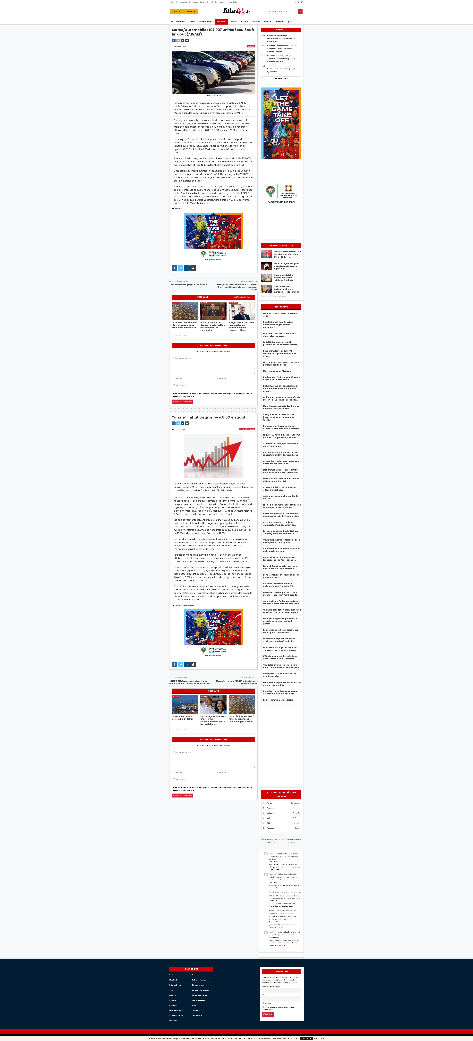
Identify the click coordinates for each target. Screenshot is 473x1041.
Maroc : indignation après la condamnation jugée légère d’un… (286, 266)
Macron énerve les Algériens (277, 371)
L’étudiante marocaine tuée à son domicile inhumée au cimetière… (280, 657)
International (205, 21)
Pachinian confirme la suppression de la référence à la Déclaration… (281, 38)
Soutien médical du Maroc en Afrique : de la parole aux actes (282, 549)
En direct (176, 303)
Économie (221, 21)
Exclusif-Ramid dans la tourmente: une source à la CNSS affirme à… (280, 567)
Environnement (221, 2)
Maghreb (180, 21)
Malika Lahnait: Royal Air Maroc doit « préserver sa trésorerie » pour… (280, 648)
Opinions (173, 1020)
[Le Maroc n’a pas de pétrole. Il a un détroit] (185, 704)
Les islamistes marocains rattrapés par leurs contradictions (281, 363)
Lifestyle (279, 21)
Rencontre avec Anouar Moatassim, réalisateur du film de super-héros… (281, 453)
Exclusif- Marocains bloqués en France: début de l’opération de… (279, 558)
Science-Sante (176, 1015)
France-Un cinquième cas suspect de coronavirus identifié (282, 683)
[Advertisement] (281, 746)
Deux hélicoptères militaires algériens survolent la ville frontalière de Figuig (283, 856)
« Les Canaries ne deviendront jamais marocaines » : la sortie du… (287, 289)
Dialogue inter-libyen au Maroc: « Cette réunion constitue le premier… (281, 427)
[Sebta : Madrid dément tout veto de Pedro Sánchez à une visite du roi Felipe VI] (266, 254)
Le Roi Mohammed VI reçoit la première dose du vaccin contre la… (281, 343)
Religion (256, 21)
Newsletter (233, 2)
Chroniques (193, 2)
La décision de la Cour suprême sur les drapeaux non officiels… (280, 631)
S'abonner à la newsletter (183, 11)
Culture (244, 21)
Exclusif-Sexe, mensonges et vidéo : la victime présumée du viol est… (282, 506)
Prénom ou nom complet (271, 987)
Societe (172, 1000)
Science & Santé (206, 2)
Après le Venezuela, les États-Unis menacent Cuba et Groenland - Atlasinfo (282, 914)
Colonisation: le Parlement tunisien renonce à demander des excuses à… (281, 602)
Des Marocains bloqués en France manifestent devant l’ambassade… (280, 593)
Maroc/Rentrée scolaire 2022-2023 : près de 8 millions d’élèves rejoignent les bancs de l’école (237, 287)
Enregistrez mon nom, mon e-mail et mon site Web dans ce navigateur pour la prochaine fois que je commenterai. (212, 394)
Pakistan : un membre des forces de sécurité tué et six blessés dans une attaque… (282, 48)
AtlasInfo (267, 1003)
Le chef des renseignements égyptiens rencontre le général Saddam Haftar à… (281, 59)
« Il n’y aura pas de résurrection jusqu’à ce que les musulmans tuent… (279, 417)
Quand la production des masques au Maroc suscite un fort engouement (282, 611)
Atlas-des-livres (199, 995)
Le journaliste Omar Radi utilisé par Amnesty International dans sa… (280, 532)
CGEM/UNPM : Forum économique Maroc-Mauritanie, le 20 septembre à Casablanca (189, 682)
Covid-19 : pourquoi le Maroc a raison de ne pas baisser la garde (281, 541)
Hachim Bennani (275, 932)
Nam (271, 853)
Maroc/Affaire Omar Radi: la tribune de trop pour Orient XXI (281, 479)
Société (233, 21)
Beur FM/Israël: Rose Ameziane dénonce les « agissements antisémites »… (278, 325)
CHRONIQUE (197, 1015)
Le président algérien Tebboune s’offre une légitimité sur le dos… (279, 640)
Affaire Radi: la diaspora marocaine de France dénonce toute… (281, 462)
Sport (289, 21)
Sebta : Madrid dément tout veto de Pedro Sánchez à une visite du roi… (287, 254)
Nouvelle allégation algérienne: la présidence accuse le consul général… (280, 621)
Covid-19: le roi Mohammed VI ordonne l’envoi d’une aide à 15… (279, 584)
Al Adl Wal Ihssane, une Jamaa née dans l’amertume (280, 444)
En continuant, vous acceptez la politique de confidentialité (279, 1008)
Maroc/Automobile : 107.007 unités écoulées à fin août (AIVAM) (237, 682)
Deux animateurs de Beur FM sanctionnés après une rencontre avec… (279, 353)
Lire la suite (319, 1038)
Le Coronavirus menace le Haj (278, 700)
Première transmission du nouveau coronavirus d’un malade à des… (280, 692)
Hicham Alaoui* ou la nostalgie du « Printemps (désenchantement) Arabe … (280, 388)
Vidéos (267, 21)
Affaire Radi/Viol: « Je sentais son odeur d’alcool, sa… (279, 488)
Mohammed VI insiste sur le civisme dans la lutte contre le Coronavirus (280, 471)
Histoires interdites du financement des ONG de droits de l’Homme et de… (281, 514)
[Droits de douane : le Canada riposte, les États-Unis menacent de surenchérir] (213, 311)
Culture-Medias (199, 980)
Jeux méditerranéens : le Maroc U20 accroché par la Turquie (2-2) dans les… (281, 69)
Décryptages (181, 2)
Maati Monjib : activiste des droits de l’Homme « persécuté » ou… (281, 407)
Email (264, 995)
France (192, 21)
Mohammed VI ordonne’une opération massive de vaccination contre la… (282, 398)
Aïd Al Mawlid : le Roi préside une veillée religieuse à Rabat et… (285, 277)
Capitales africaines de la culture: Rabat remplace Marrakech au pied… (281, 666)
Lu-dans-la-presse (200, 990)
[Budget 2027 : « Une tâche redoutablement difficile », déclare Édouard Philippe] (242, 311)
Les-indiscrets (198, 1000)
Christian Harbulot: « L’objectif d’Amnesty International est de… (279, 523)
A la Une (243, 429)
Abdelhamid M (275, 874)
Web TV (195, 1005)
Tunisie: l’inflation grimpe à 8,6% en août (188, 284)
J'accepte (306, 1038)
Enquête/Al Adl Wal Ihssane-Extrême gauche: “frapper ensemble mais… (281, 436)
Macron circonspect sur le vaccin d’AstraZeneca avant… (279, 334)
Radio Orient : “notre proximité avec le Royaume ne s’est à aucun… (282, 378)
